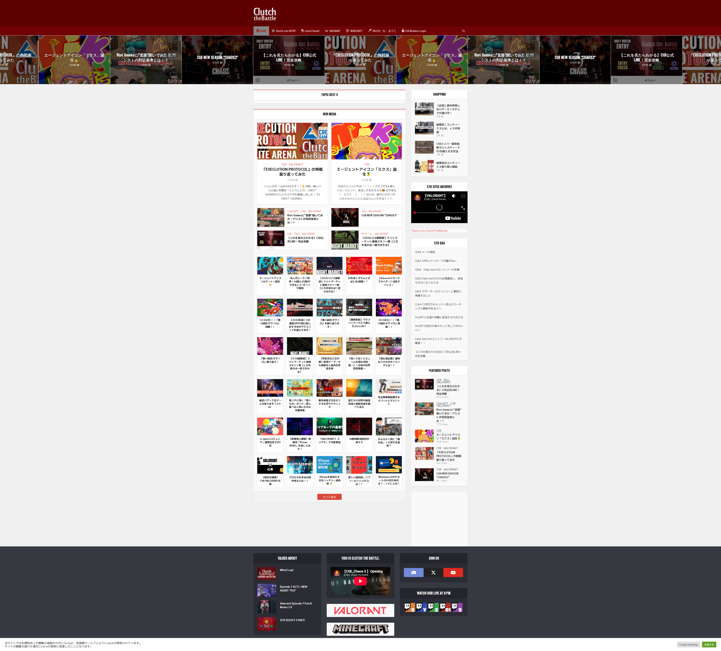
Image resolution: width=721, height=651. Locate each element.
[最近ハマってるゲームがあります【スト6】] (270, 387)
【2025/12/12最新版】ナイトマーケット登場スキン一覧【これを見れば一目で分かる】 (330, 284)
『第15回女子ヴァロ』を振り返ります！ (329, 323)
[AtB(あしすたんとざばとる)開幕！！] (359, 265)
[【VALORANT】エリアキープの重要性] (329, 426)
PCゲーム (366, 233)
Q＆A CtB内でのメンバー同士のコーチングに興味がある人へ (438, 306)
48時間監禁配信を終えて (359, 440)
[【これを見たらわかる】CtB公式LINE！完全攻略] (425, 385)
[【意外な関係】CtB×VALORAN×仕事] (270, 464)
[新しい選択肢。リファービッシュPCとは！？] (359, 464)
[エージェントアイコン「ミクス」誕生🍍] (425, 436)
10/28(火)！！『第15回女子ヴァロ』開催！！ (389, 323)
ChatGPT (292, 211)
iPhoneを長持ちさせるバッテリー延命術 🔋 (330, 480)
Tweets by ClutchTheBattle (429, 230)
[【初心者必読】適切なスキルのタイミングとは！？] (389, 345)
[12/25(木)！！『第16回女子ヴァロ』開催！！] (270, 307)
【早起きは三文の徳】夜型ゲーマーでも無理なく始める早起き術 (330, 363)
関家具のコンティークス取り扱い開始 (448, 164)
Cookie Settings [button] (688, 644)
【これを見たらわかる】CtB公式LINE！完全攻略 (289, 57)
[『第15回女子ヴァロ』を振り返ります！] (329, 307)
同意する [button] (709, 644)
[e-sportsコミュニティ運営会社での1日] (270, 426)
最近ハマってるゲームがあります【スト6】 (270, 403)
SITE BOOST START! (292, 620)
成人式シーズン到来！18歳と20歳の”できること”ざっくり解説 (300, 283)
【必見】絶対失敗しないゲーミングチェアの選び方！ (448, 109)
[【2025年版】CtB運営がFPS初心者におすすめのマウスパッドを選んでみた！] (300, 307)
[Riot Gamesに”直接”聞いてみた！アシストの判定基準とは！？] (425, 408)
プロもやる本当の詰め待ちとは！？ (300, 478)
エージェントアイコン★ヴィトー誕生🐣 (270, 281)
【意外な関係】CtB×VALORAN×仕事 (270, 480)
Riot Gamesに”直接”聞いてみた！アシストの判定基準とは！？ (146, 57)
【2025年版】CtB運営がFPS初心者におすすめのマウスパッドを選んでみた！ (300, 325)
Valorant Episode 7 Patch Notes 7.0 (296, 605)
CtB (283, 164)
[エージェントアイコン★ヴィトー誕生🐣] (270, 265)
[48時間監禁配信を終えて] (359, 426)
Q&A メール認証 (425, 252)
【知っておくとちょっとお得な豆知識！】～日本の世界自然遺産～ (359, 363)
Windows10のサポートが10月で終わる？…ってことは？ (389, 480)
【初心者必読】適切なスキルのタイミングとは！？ (389, 362)
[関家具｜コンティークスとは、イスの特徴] (425, 128)
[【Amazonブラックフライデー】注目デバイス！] (389, 265)
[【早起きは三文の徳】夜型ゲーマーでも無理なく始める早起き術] (329, 345)
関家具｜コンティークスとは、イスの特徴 (448, 128)
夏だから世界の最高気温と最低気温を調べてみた (359, 403)
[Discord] (414, 572)
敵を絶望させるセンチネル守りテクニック (330, 403)
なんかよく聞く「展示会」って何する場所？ (389, 442)
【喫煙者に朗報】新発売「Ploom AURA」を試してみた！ (300, 443)
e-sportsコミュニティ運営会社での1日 (270, 442)
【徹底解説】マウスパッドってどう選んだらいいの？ (359, 323)
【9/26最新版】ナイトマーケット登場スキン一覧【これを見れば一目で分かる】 (300, 365)
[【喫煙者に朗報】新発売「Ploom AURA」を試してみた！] (300, 426)
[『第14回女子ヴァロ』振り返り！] (270, 345)
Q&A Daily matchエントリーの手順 (437, 269)
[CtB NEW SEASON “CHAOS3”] (425, 474)
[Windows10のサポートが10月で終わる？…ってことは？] (389, 464)
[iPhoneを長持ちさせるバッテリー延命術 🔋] (329, 464)
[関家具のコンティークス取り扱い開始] (425, 166)
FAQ (296, 233)
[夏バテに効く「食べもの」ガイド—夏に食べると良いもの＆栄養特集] (300, 387)
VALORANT (296, 164)
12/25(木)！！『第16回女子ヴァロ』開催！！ (270, 323)
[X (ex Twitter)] (433, 572)
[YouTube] (453, 572)
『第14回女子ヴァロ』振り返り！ (270, 360)
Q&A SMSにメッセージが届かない (435, 261)
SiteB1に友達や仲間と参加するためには (439, 317)
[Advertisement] (399, 13)
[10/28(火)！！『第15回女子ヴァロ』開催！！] (389, 307)
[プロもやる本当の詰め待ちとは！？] (300, 464)
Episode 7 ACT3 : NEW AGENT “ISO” (293, 588)
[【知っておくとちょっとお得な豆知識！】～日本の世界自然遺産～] (359, 345)
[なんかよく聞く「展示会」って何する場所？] (389, 426)
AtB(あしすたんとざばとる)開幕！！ (359, 279)
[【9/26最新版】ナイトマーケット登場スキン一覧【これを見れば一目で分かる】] (300, 345)
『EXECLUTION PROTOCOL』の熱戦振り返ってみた (360, 57)
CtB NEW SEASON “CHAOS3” (217, 57)
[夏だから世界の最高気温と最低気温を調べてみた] (359, 387)
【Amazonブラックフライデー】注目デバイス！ (389, 281)
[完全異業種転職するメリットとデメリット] (389, 386)
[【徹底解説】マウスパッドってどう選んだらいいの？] (359, 307)
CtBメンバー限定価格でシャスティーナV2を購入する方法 (448, 147)
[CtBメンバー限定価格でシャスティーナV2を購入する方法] (425, 147)
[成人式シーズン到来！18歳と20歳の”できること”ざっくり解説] (300, 265)
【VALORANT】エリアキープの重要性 (330, 440)
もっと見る (329, 497)
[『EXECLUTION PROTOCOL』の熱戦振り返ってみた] (425, 453)
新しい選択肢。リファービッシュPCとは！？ (359, 480)
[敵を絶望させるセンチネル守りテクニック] (329, 387)
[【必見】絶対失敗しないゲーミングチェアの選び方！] (425, 109)
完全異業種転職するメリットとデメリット (389, 400)
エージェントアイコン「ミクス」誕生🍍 (74, 57)
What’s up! (286, 570)
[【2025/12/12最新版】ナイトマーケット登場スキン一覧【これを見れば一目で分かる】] (329, 265)
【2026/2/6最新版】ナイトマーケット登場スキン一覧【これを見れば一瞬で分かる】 (379, 241)
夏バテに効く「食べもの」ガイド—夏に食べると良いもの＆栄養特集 (300, 405)
